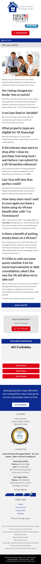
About (20, 504)
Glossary (20, 513)
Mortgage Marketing (11, 561)
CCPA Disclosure (31, 561)
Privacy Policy (20, 510)
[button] (20, 33)
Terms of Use (20, 507)
